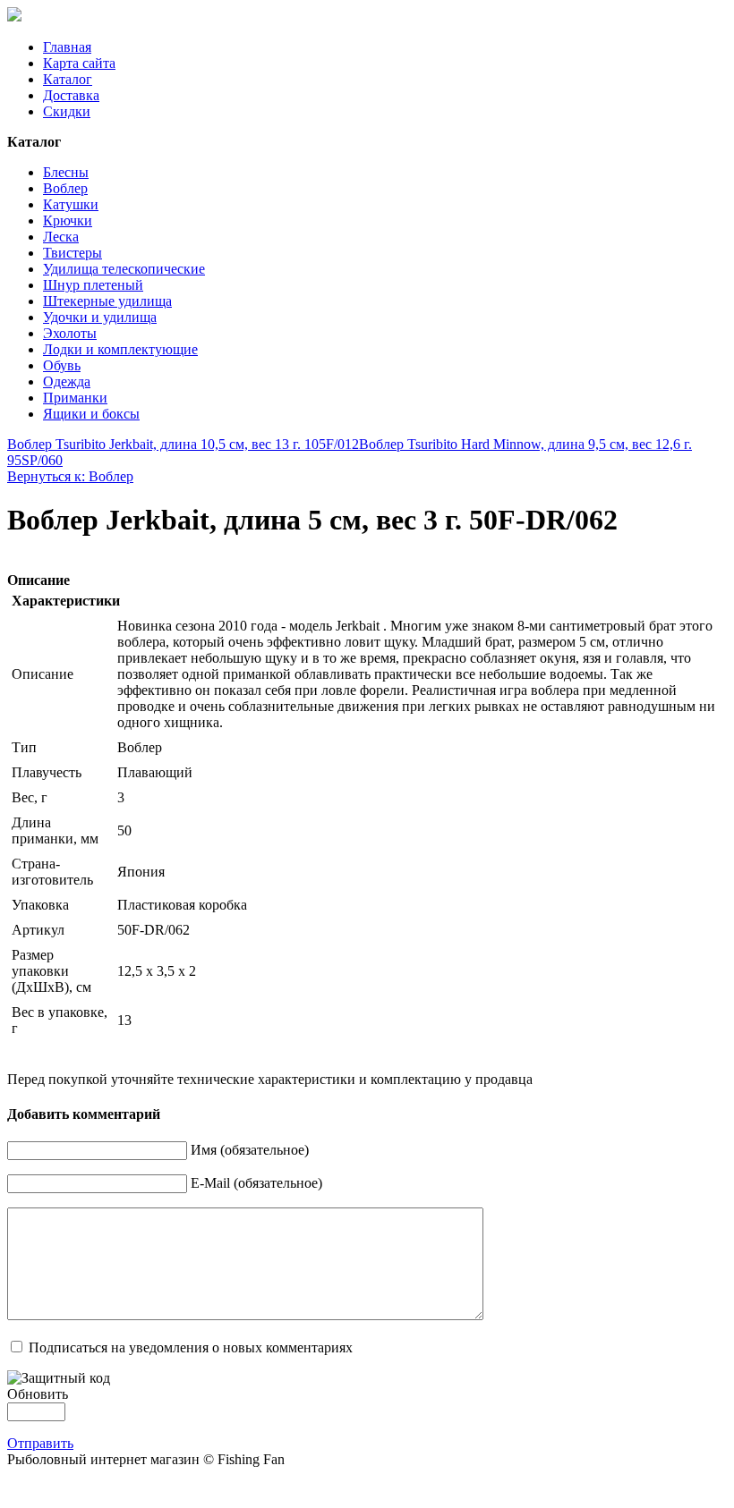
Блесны (66, 172)
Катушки (70, 204)
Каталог (67, 79)
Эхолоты (70, 333)
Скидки (66, 111)
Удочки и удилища (100, 317)
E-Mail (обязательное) (256, 1182)
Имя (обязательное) (250, 1149)
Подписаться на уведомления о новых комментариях (191, 1347)
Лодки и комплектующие (120, 349)
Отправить (40, 1443)
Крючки (67, 220)
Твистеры (72, 252)
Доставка (71, 95)
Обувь (62, 365)
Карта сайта (79, 63)
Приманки (75, 397)
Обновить (37, 1394)
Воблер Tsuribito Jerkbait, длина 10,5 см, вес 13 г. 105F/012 (183, 444)
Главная (67, 47)
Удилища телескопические (124, 268)
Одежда (66, 381)
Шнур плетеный (93, 284)
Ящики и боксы (91, 413)
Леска (61, 236)
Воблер (65, 188)
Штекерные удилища (107, 301)
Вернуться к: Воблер (70, 476)
